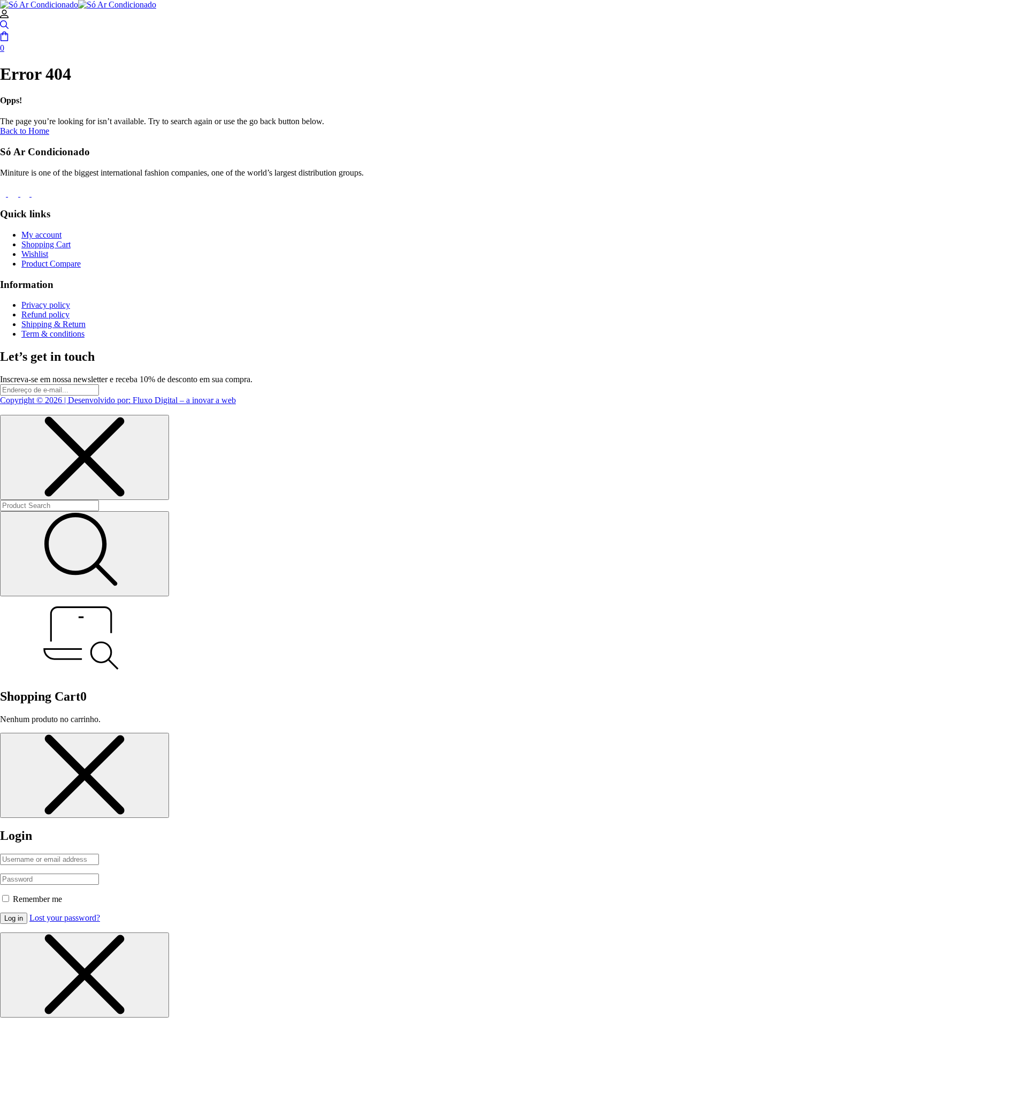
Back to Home (24, 130)
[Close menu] (84, 457)
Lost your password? (64, 917)
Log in (13, 918)
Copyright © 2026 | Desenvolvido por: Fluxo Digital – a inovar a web (118, 400)
